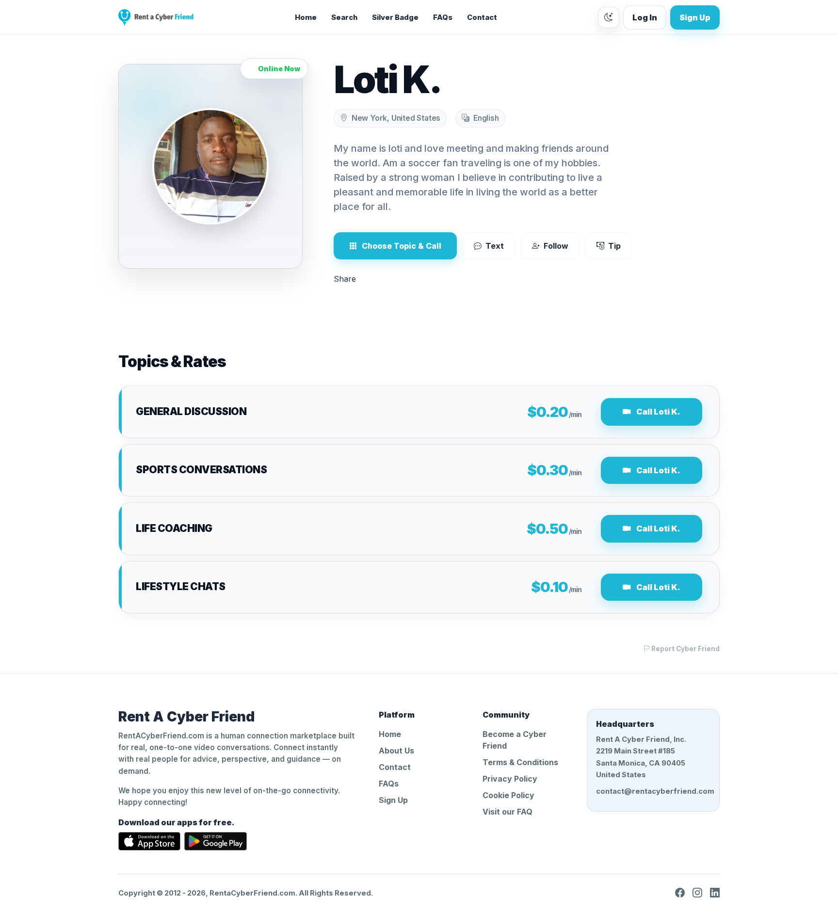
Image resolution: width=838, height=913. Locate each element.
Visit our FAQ (507, 812)
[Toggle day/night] (608, 17)
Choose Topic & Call (401, 246)
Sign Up (694, 17)
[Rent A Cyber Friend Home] (155, 17)
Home (306, 17)
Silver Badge (395, 17)
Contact (482, 17)
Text (494, 246)
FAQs (442, 17)
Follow (556, 246)
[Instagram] (697, 893)
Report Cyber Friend (685, 649)
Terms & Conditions (520, 762)
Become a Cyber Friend (515, 740)
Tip (614, 246)
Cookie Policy (508, 795)
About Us (396, 750)
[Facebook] (680, 893)
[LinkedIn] (715, 893)
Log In (644, 17)
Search (344, 17)
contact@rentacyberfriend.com (653, 791)
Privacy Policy (510, 779)
